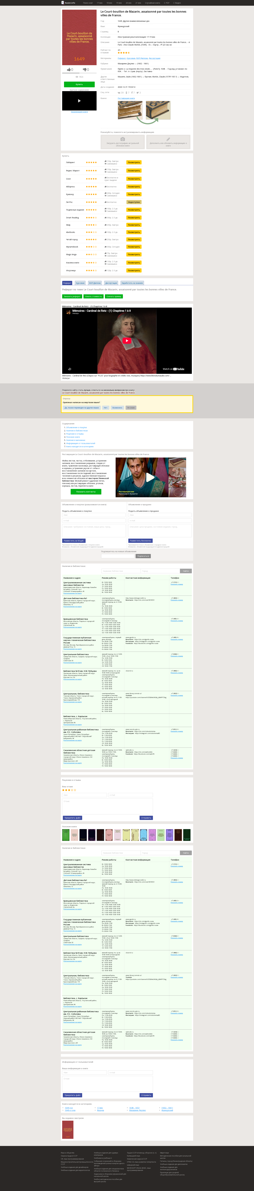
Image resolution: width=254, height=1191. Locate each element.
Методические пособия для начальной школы (175, 1157)
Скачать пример (114, 296)
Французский (167, 1110)
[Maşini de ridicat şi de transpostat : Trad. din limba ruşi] (126, 835)
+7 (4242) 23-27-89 (177, 750)
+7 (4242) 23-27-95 (177, 754)
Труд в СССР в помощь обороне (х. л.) (142, 1153)
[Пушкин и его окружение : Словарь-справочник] (135, 835)
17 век (100, 3)
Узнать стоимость (93, 296)
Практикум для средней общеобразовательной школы (172, 1173)
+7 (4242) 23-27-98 (177, 756)
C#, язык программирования (72, 1159)
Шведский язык (133, 1165)
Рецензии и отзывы (75, 434)
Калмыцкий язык (133, 1156)
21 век (138, 3)
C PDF (166, 3)
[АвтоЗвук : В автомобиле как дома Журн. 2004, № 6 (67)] (143, 835)
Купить (79, 84)
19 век (119, 3)
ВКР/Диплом (142, 58)
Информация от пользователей (80, 443)
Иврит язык (164, 1153)
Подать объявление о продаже (143, 511)
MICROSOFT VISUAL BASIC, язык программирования (139, 1169)
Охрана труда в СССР (69, 1156)
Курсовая (131, 58)
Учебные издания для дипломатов (173, 1164)
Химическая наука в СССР (137, 1159)
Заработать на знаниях (132, 283)
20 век (128, 3)
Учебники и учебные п (103, 1158)
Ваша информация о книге (75, 1068)
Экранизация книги (79, 111)
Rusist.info (70, 3)
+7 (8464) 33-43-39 (177, 654)
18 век (109, 3)
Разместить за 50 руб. (74, 540)
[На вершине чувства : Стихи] (186, 835)
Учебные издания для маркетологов (75, 1170)
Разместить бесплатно (140, 540)
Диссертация (154, 58)
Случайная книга (152, 3)
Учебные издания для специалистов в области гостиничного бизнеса (109, 1170)
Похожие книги (73, 437)
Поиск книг (88, 3)
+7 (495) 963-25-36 (177, 637)
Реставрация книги (126, 98)
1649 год (69, 1107)
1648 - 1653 (134, 1107)
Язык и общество (67, 1153)
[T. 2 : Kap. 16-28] (100, 835)
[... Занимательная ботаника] (83, 835)
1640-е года (70, 1110)
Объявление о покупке (76, 427)
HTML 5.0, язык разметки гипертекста (141, 1162)
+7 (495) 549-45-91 (177, 619)
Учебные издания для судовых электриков (106, 1154)
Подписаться (143, 556)
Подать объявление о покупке (77, 511)
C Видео (177, 3)
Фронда (100, 1110)
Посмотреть (134, 162)
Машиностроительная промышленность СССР (77, 1163)
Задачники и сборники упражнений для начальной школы (110, 1175)
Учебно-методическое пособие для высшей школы (108, 1180)
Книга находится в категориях (80, 446)
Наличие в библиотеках (77, 430)
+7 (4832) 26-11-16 (177, 598)
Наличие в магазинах (75, 440)
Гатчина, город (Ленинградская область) (176, 1161)
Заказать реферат (72, 296)
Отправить (146, 818)
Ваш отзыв (67, 786)
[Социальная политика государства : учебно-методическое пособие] (117, 835)
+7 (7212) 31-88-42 (177, 582)
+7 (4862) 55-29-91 (177, 671)
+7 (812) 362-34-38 (177, 729)
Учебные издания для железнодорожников (168, 1168)
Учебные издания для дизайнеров (74, 1167)
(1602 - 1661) (167, 1107)
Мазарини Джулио (137, 1110)
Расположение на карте (73, 593)
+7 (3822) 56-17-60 (177, 693)
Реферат (122, 58)
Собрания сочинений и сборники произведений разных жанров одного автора (109, 1163)
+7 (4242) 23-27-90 (177, 752)
